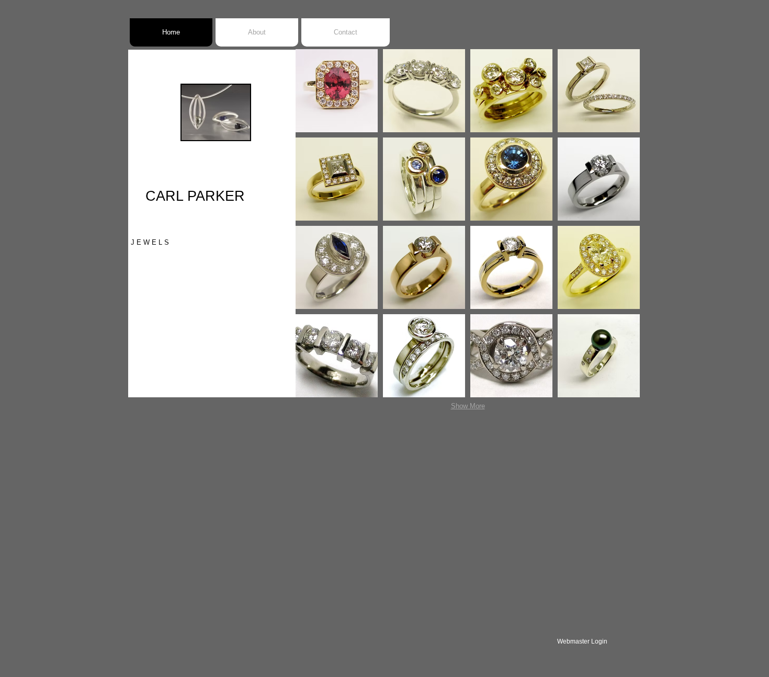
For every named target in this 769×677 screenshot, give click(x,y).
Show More (468, 406)
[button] (337, 90)
